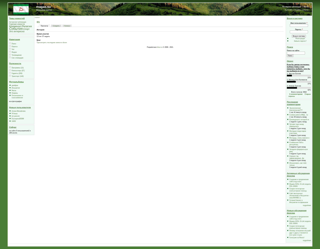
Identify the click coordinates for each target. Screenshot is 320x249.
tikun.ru (159, 47)
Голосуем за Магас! (296, 237)
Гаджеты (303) (17, 73)
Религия (27, 26)
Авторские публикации (17, 22)
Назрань (15, 93)
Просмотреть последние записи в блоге (52, 42)
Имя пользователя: (298, 23)
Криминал (15, 26)
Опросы (15, 46)
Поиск (14, 44)
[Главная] (21, 9)
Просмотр (44, 26)
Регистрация (300, 38)
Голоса (67, 26)
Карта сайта (288, 10)
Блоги (306, 7)
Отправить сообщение (301, 10)
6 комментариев (295, 94)
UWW (14, 121)
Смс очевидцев (17, 58)
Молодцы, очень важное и (299, 138)
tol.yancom (16, 116)
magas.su (43, 7)
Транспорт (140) (18, 76)
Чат (13, 49)
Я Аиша (14, 113)
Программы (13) (18, 68)
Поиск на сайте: (293, 50)
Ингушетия (16, 88)
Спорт (26, 29)
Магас (14, 90)
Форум (14, 52)
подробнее (307, 205)
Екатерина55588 (18, 119)
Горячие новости (17, 24)
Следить (56, 26)
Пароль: (299, 29)
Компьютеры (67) (18, 71)
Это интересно (16, 31)
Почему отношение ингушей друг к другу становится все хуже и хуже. (299, 233)
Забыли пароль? (300, 41)
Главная (37, 17)
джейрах (15, 85)
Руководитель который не (299, 119)
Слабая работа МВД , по (298, 115)
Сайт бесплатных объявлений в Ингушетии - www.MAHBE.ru (299, 196)
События (16, 29)
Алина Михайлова (18, 111)
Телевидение (17, 55)
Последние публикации (291, 7)
